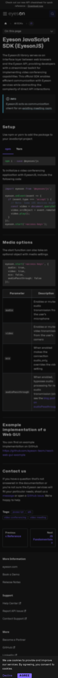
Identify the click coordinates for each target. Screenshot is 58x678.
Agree (24, 675)
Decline (7, 675)
